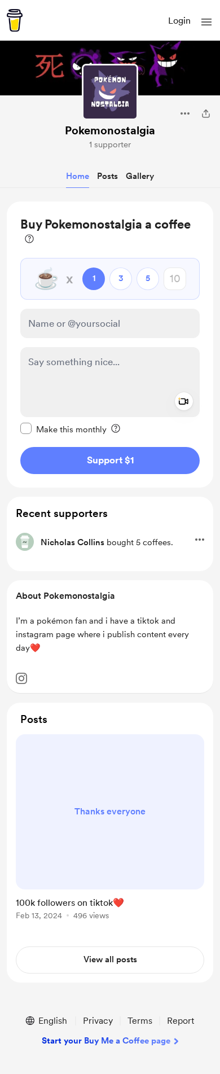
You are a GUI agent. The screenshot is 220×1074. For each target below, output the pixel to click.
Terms (139, 1020)
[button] (206, 22)
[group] (110, 833)
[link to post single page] (110, 829)
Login (179, 20)
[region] (110, 344)
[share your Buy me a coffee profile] (206, 113)
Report (180, 1020)
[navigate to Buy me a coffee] (15, 20)
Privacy (98, 1020)
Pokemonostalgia (110, 130)
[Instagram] (21, 678)
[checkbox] (63, 429)
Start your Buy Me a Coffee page (106, 1041)
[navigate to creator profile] (110, 92)
